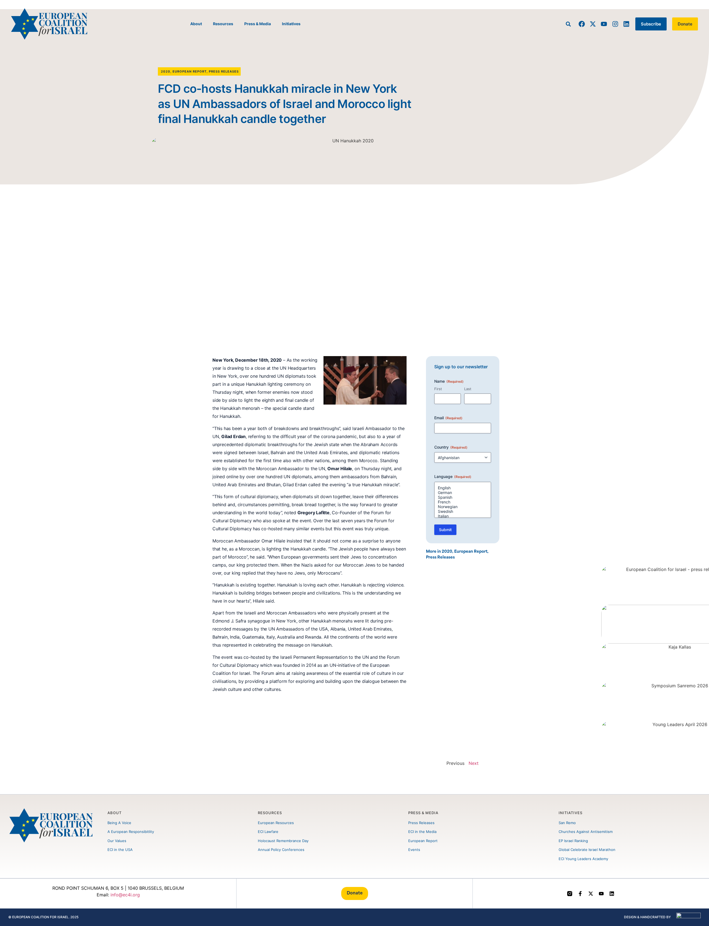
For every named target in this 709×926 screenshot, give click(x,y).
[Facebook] (581, 23)
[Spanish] (463, 497)
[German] (463, 492)
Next (474, 763)
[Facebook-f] (580, 893)
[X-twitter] (592, 23)
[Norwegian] (463, 506)
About (196, 23)
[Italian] (463, 516)
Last (467, 389)
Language (452, 476)
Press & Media (257, 23)
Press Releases (224, 71)
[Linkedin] (626, 23)
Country (450, 447)
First (438, 389)
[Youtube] (603, 23)
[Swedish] (463, 511)
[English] (463, 487)
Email (448, 417)
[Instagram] (615, 23)
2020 (165, 71)
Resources (223, 23)
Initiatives (291, 23)
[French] (463, 502)
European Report (190, 71)
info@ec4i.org (125, 894)
